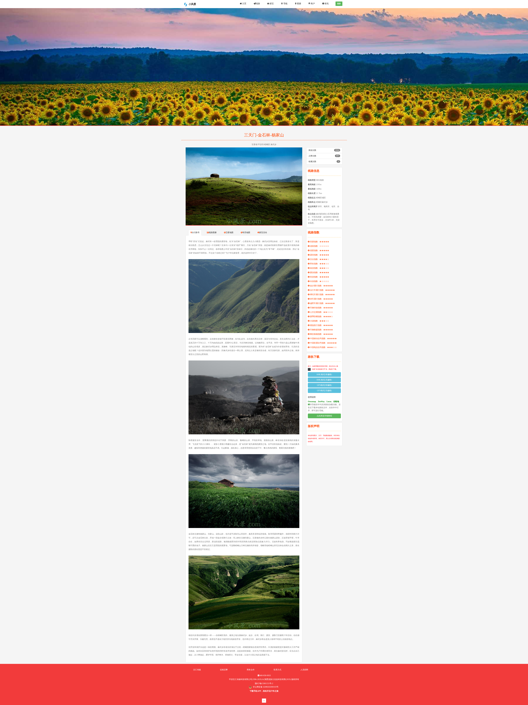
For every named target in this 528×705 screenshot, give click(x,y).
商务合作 (251, 670)
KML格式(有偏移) (324, 374)
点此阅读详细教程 (324, 416)
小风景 (192, 4)
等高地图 (246, 232)
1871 (337, 156)
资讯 (326, 3)
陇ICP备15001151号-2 (264, 683)
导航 (285, 3)
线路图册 (213, 232)
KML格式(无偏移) (324, 380)
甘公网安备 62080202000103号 (265, 687)
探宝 (272, 3)
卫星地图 (229, 232)
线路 (258, 3)
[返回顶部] (264, 701)
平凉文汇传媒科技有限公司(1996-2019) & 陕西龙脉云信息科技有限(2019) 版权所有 (264, 679)
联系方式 (277, 670)
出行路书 (195, 232)
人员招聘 (304, 670)
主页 (244, 3)
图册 (299, 3)
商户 (313, 3)
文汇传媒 (197, 670)
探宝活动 (263, 232)
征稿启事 (224, 670)
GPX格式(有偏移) (324, 385)
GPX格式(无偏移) (324, 390)
